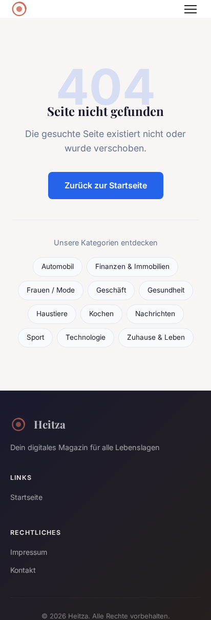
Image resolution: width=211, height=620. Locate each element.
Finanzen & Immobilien (132, 266)
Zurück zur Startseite (106, 185)
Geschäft (111, 290)
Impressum (28, 552)
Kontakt (23, 570)
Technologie (86, 337)
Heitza (50, 424)
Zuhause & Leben (156, 337)
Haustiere (52, 313)
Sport (35, 337)
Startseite (26, 497)
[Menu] (190, 9)
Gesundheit (165, 290)
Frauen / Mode (51, 290)
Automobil (57, 266)
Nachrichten (155, 313)
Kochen (101, 313)
